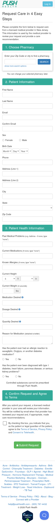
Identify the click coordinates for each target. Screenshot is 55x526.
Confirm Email (9, 123)
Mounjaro (31, 477)
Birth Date (7, 146)
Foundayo (20, 471)
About (43, 496)
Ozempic (42, 477)
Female (9, 140)
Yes (7, 359)
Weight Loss (19, 487)
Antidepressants (29, 465)
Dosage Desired (10, 309)
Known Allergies (19, 262)
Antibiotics (14, 465)
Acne (5, 465)
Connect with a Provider (27, 499)
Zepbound (49, 487)
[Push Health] (10, 4)
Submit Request (28, 445)
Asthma (42, 465)
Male (24, 140)
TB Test (28, 490)
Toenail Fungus (38, 484)
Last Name (7, 101)
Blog (50, 496)
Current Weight (14, 285)
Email (5, 112)
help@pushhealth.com (19, 504)
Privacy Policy (45, 429)
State (4, 202)
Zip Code (6, 214)
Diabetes (39, 468)
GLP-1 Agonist (34, 471)
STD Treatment (21, 484)
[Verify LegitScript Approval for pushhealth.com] (27, 516)
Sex (4, 135)
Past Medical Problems (24, 237)
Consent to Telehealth (23, 432)
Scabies (8, 484)
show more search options (15, 66)
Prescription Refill (40, 480)
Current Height (9, 273)
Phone (5, 157)
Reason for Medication (21, 333)
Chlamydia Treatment (22, 468)
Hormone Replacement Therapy (28, 474)
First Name (7, 89)
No (19, 359)
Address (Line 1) (10, 168)
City (4, 191)
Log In (48, 3)
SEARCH (44, 61)
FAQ (37, 496)
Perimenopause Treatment (17, 480)
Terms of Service (29, 429)
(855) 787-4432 (39, 504)
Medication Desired (11, 297)
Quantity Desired (10, 321)
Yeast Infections (34, 487)
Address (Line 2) (10, 180)
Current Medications (21, 250)
